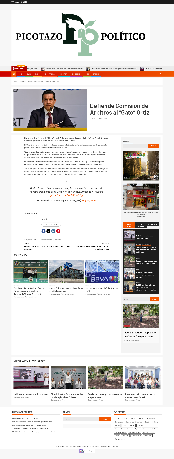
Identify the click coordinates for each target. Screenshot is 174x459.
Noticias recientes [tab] (129, 225)
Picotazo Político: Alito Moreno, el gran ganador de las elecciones (43, 246)
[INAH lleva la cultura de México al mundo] (129, 235)
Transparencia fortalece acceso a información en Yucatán (47, 69)
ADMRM (28, 397)
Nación (37, 74)
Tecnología (125, 436)
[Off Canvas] (12, 2)
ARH (65, 400)
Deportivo (64, 74)
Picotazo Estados (134, 432)
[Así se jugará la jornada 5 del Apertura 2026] (102, 271)
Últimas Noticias (120, 439)
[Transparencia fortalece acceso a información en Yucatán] (129, 273)
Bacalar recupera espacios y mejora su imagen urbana (29, 425)
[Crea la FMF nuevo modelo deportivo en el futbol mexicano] (66, 271)
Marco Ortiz (57, 239)
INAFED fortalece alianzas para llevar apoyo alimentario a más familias (97, 69)
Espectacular (50, 74)
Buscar (126, 141)
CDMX (87, 74)
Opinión (96, 74)
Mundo (117, 425)
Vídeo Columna (136, 436)
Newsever (103, 447)
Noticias (138, 244)
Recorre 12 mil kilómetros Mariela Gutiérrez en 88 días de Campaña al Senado (88, 246)
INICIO (21, 74)
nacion (138, 258)
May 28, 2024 (89, 200)
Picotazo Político (148, 432)
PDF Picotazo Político (150, 429)
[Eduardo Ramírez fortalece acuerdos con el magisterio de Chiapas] (129, 248)
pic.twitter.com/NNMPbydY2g (66, 195)
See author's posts (51, 224)
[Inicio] (14, 74)
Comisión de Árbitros (46, 239)
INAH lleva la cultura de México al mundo (142, 69)
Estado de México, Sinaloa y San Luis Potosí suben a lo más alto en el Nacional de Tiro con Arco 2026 (29, 291)
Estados (147, 422)
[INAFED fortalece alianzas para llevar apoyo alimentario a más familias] (129, 286)
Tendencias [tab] (154, 224)
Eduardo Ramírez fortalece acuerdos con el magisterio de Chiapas (146, 249)
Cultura (124, 418)
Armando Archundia (33, 239)
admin (93, 118)
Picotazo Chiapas (146, 244)
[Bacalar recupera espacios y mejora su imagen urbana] (129, 261)
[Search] (161, 74)
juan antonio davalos (32, 297)
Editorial (141, 418)
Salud (117, 436)
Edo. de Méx (76, 74)
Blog (29, 74)
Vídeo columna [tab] (141, 225)
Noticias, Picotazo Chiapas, (123, 429)
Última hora (147, 436)
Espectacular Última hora (134, 422)
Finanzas (156, 422)
